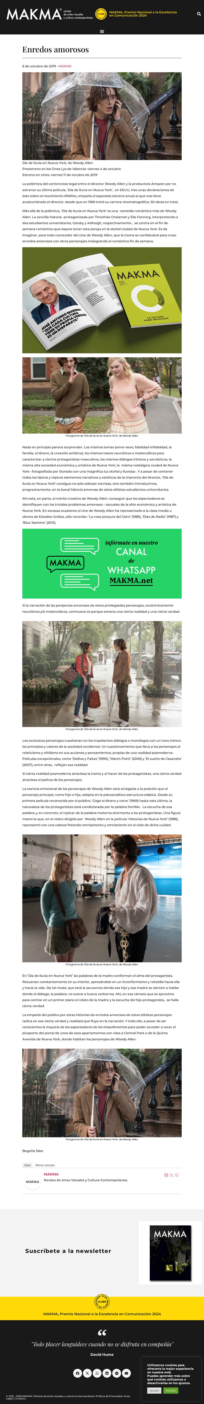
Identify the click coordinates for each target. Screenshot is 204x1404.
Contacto (20, 1398)
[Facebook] (166, 1175)
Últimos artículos (45, 1165)
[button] (199, 14)
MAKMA (65, 66)
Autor (27, 1165)
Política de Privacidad (109, 1396)
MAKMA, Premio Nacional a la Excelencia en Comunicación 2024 (143, 13)
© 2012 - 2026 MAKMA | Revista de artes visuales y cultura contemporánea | (51, 1396)
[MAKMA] (33, 1182)
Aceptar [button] (171, 1390)
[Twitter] (171, 1175)
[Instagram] (176, 1175)
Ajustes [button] (154, 1390)
